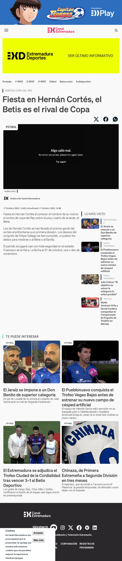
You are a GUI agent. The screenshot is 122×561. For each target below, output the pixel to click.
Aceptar (38, 533)
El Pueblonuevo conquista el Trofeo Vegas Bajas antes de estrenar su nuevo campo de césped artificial (110, 260)
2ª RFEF (30, 81)
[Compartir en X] (96, 119)
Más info (39, 540)
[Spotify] (87, 527)
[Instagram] (63, 527)
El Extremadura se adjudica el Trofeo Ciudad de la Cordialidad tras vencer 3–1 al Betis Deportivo (31, 478)
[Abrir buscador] (116, 30)
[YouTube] (54, 527)
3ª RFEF (42, 81)
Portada (7, 81)
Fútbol (52, 81)
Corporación (69, 544)
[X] (71, 527)
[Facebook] (79, 527)
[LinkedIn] (95, 527)
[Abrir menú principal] (6, 30)
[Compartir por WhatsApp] (115, 119)
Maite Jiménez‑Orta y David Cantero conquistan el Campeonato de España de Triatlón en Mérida (109, 313)
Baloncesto (66, 81)
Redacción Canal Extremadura (25, 199)
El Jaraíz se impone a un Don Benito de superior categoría (109, 232)
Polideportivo (83, 81)
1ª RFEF (19, 81)
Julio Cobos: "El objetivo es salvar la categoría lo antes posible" (109, 288)
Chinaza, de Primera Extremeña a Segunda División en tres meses (89, 475)
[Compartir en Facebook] (105, 119)
